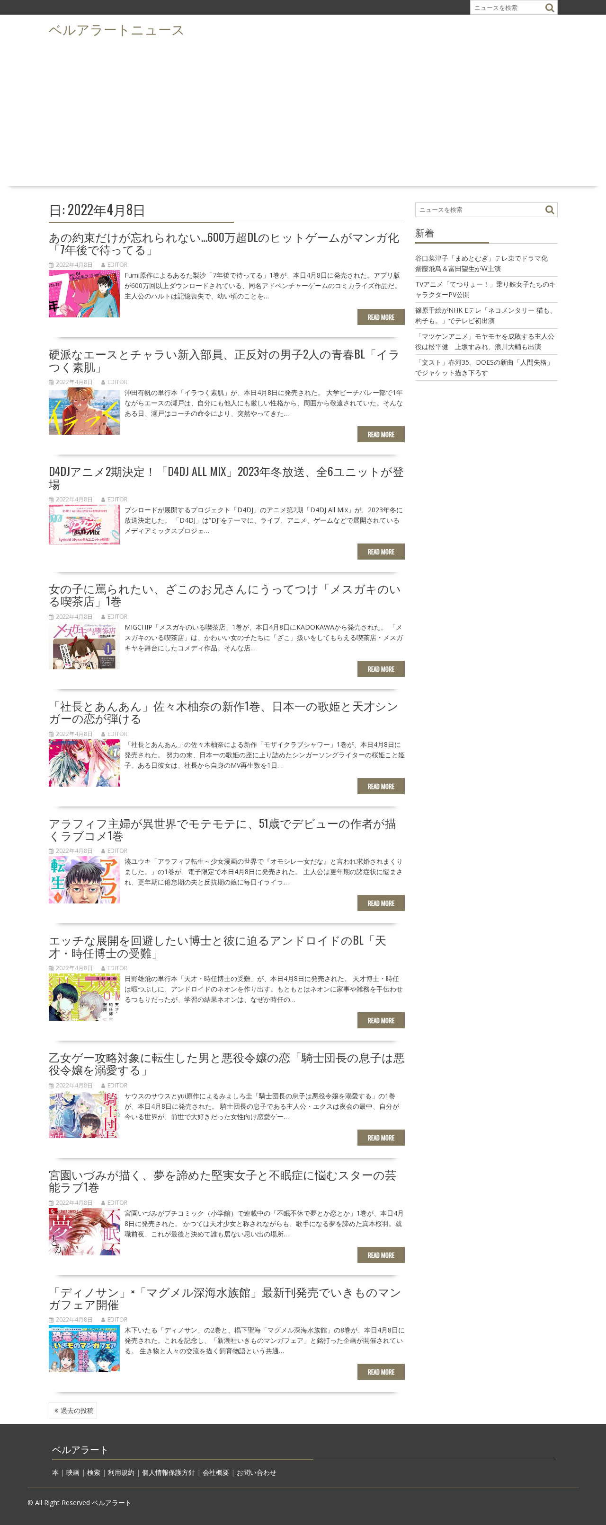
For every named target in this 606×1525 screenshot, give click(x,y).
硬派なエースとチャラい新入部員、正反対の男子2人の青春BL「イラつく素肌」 (224, 359)
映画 (73, 1472)
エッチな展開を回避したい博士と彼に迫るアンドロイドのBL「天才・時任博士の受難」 (217, 945)
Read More (381, 317)
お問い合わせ (256, 1472)
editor (117, 265)
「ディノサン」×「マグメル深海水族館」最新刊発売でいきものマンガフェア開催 (225, 1297)
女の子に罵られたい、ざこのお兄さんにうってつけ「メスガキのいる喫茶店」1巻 (225, 594)
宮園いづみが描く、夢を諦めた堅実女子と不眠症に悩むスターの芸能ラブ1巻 (222, 1180)
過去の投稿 (77, 1410)
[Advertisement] (303, 111)
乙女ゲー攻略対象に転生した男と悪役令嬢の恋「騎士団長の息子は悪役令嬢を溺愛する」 (227, 1063)
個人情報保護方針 (168, 1472)
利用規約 (121, 1472)
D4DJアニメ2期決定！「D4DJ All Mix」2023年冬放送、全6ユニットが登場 (226, 476)
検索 (93, 1472)
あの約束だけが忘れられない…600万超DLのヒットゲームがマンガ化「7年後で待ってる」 (224, 242)
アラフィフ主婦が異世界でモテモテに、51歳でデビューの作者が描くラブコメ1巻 (222, 828)
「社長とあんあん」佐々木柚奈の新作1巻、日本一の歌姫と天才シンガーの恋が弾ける (224, 711)
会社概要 (216, 1472)
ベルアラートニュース (117, 28)
